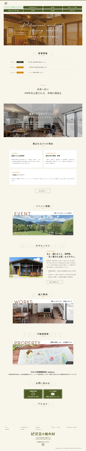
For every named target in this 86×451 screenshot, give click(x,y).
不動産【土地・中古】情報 (13, 10)
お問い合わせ (72, 10)
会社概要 (52, 10)
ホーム (13, 7)
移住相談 (33, 10)
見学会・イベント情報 (72, 7)
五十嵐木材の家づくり (33, 7)
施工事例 (52, 7)
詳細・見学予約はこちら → (54, 282)
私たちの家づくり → (43, 191)
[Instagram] (43, 444)
